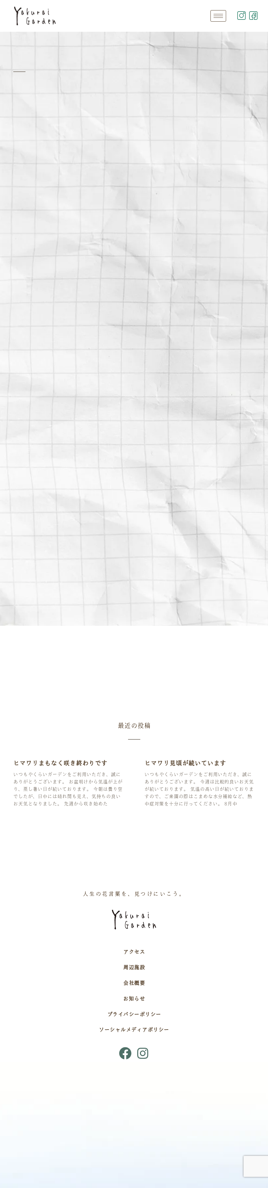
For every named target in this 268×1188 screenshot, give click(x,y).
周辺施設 (134, 967)
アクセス (134, 952)
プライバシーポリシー (134, 1014)
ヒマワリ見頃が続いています (185, 763)
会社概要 (134, 983)
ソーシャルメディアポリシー (134, 1029)
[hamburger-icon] (218, 16)
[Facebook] (125, 1053)
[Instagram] (142, 1053)
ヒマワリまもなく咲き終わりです (60, 763)
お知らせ (134, 998)
